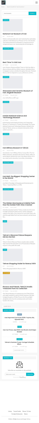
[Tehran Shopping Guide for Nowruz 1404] (13, 255)
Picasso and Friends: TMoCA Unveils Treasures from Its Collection (17, 288)
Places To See (26, 411)
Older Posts (7, 306)
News (4, 221)
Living (19, 314)
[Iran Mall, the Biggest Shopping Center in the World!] (13, 167)
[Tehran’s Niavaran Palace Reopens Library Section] (13, 226)
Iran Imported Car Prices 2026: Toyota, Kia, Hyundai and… (19, 318)
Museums (6, 20)
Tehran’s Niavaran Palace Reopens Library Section (17, 236)
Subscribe (30, 374)
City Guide (6, 272)
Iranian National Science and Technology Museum (15, 117)
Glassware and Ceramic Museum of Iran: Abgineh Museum (18, 92)
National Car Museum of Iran (15, 34)
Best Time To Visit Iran (12, 62)
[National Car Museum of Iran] (13, 25)
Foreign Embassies (17, 414)
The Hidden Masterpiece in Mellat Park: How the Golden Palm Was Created (19, 204)
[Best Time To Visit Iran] (13, 53)
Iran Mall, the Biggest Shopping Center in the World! (19, 177)
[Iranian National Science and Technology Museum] (13, 107)
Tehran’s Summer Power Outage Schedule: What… (19, 343)
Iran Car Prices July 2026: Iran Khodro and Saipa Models (19, 331)
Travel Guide (17, 411)
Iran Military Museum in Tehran (15, 148)
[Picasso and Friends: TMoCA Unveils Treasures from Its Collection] (13, 278)
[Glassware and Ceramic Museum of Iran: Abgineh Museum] (13, 82)
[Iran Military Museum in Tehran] (13, 139)
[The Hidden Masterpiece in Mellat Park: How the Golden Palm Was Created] (13, 194)
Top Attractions (8, 48)
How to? (19, 339)
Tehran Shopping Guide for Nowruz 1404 (19, 263)
